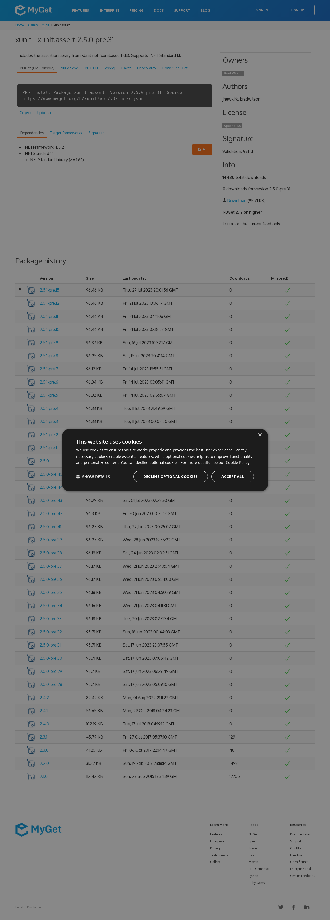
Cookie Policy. (238, 462)
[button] (93, 476)
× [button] (260, 435)
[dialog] (165, 460)
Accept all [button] (232, 476)
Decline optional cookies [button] (170, 476)
